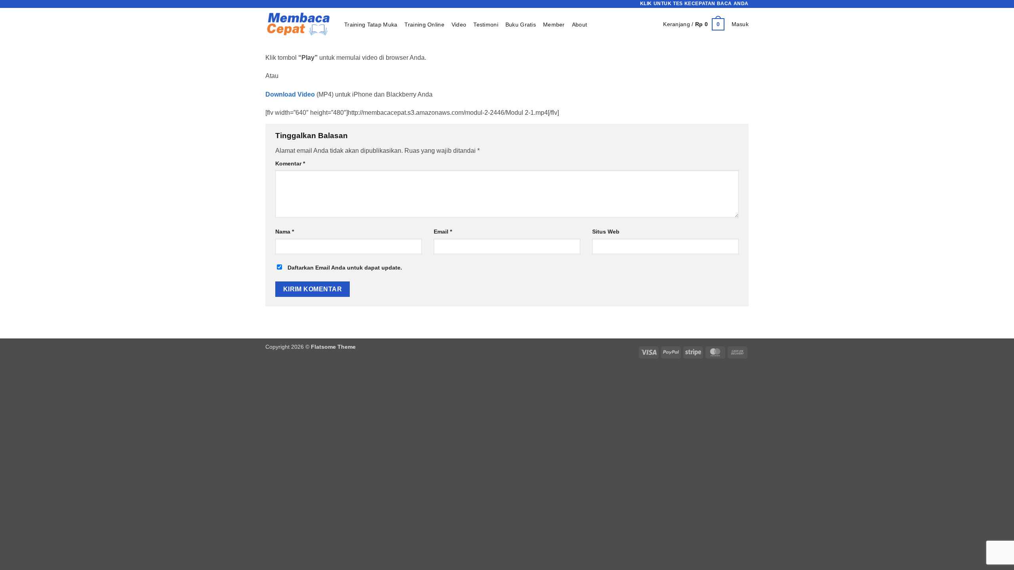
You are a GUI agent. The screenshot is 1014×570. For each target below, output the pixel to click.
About (579, 24)
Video (459, 24)
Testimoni (485, 24)
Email (443, 231)
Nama (284, 231)
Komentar (290, 163)
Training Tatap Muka (370, 24)
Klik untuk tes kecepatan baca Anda (694, 3)
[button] (693, 24)
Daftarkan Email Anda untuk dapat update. (344, 267)
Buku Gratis (520, 24)
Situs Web (605, 231)
